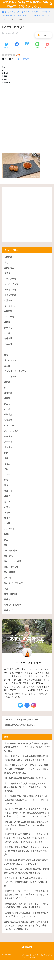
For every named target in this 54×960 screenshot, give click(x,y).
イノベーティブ (11, 284)
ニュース (15, 12)
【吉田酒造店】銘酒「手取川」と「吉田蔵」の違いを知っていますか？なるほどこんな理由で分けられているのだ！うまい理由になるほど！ (26, 838)
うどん (7, 463)
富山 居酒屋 (9, 572)
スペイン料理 (10, 289)
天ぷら (7, 404)
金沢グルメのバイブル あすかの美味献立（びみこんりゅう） (25, 4)
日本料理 (8, 257)
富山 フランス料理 (12, 561)
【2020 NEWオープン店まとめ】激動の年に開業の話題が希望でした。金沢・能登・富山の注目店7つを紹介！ (27, 747)
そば (6, 469)
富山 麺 (7, 578)
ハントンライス (11, 431)
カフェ (7, 502)
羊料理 (7, 322)
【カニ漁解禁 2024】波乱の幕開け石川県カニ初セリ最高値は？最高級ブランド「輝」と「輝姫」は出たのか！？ (26, 800)
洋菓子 (7, 518)
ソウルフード (10, 420)
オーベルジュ (10, 360)
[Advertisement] (27, 117)
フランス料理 (10, 279)
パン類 (7, 523)
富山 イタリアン (11, 567)
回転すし (8, 328)
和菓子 (7, 496)
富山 (6, 545)
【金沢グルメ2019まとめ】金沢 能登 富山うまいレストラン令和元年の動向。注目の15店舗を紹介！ (26, 881)
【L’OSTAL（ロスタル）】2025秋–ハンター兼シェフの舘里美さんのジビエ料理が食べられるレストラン (26, 15)
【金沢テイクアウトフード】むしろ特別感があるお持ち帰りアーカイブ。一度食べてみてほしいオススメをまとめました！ (26, 894)
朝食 (6, 485)
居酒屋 (7, 273)
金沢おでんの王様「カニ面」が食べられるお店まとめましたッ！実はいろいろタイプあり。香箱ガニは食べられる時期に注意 (26, 925)
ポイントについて (22, 59)
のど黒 (7, 409)
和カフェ (8, 491)
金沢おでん (9, 268)
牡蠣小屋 (8, 414)
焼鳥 (6, 458)
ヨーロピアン (10, 306)
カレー (7, 474)
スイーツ (8, 512)
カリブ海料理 (10, 376)
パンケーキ (9, 529)
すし (6, 262)
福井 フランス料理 (12, 605)
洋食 (6, 355)
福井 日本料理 (10, 594)
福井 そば (8, 610)
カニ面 (7, 366)
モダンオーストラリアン (15, 371)
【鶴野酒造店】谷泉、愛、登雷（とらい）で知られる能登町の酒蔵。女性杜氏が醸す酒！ (26, 905)
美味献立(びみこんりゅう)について (20, 725)
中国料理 (8, 311)
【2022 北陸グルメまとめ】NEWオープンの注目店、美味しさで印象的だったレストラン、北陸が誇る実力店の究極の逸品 (26, 769)
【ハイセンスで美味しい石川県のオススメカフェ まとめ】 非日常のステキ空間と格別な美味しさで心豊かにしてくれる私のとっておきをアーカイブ (26, 812)
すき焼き (8, 447)
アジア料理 (9, 317)
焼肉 (6, 453)
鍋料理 (7, 398)
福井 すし (8, 599)
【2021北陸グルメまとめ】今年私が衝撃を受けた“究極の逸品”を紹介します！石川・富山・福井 (26, 758)
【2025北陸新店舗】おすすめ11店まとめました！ (26, 778)
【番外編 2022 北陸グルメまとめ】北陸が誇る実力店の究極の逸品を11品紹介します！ (26, 862)
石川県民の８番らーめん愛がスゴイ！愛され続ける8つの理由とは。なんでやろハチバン (26, 914)
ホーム (7, 12)
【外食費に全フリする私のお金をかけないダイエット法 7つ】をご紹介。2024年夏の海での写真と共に (26, 850)
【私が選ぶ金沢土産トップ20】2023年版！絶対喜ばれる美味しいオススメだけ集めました (26, 871)
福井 (6, 589)
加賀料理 (8, 393)
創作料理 (8, 338)
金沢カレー (9, 425)
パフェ (7, 507)
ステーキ (8, 442)
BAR (6, 534)
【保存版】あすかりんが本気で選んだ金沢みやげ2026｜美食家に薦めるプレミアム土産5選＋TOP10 (26, 825)
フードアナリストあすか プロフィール (21, 719)
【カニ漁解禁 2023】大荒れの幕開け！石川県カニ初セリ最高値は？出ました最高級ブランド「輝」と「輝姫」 (26, 787)
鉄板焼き (8, 436)
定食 (6, 480)
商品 (6, 539)
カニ (6, 349)
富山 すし (8, 556)
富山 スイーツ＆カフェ (14, 583)
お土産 (7, 333)
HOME (28, 946)
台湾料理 (8, 300)
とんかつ (8, 344)
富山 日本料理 (10, 550)
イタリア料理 (10, 295)
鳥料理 (7, 382)
